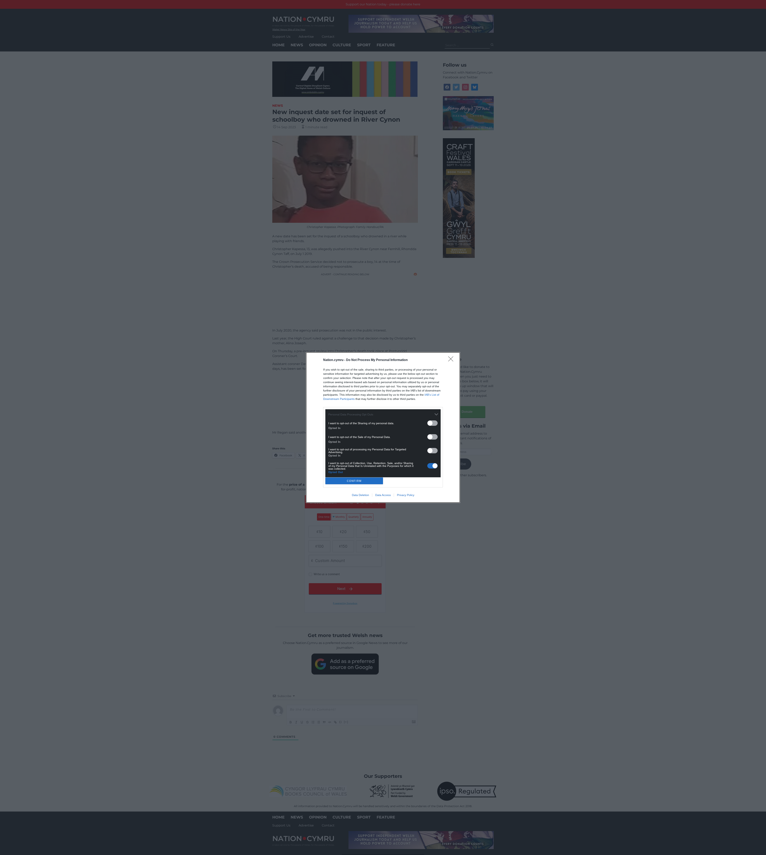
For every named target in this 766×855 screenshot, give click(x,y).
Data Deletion (360, 495)
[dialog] (383, 427)
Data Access (383, 495)
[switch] (432, 423)
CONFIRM (354, 480)
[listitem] (383, 414)
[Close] (452, 360)
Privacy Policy (405, 495)
